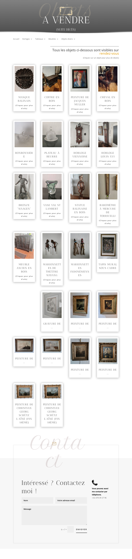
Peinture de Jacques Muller (80, 101)
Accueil (16, 39)
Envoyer (81, 529)
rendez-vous (109, 53)
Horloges (26, 39)
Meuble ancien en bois (24, 268)
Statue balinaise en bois (80, 209)
